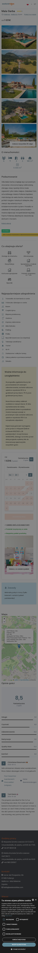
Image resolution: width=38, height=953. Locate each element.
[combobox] (33, 900)
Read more (8, 916)
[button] (19, 949)
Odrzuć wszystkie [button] (19, 939)
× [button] (35, 900)
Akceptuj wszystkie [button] (19, 944)
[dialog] (19, 925)
